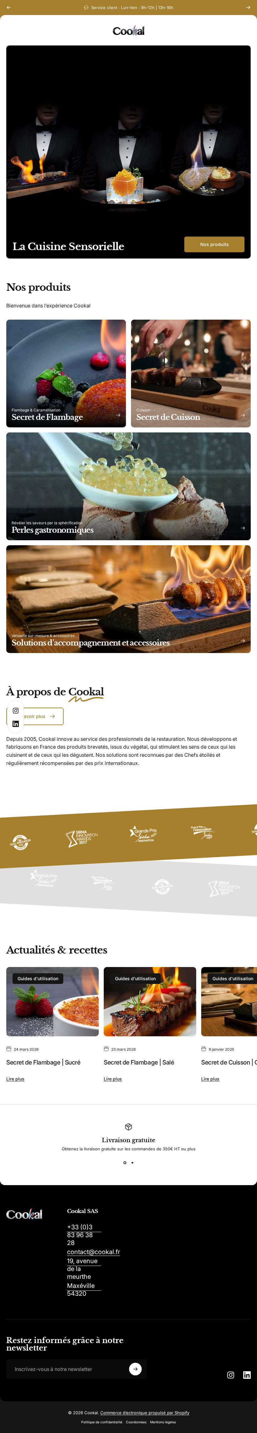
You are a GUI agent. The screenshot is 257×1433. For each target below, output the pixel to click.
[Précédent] (9, 7)
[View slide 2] (132, 1162)
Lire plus (15, 1078)
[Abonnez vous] (135, 1369)
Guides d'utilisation (38, 978)
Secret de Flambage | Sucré (43, 1062)
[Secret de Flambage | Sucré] (52, 1001)
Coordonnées (136, 1422)
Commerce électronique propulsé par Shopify (144, 1412)
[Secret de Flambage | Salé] (150, 1001)
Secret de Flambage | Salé (139, 1062)
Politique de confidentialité (101, 1422)
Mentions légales (163, 1422)
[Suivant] (248, 7)
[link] (84, 1235)
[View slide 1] (124, 1162)
